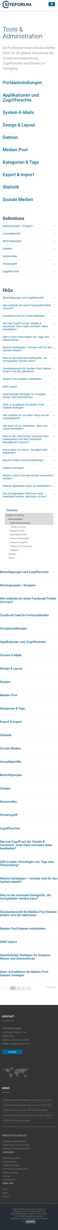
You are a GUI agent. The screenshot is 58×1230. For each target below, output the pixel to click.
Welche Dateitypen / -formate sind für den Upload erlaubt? (29, 880)
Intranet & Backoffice (19, 538)
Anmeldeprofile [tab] (12, 233)
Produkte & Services (15, 1135)
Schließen (30, 1222)
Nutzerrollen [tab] (10, 256)
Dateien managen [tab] (13, 467)
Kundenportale (10, 1161)
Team (5, 1193)
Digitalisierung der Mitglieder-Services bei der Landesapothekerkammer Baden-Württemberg (28, 1100)
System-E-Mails (18, 112)
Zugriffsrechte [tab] (11, 271)
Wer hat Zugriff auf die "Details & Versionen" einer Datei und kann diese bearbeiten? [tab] (25, 326)
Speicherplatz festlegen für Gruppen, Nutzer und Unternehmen (25, 956)
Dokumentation (15, 519)
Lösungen (8, 1152)
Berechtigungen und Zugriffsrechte (24, 572)
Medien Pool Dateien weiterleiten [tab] (22, 378)
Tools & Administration (20, 523)
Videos (11, 558)
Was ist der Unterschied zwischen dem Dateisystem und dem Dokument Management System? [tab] (26, 439)
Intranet (6, 1176)
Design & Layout (19, 125)
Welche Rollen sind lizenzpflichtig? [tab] (23, 460)
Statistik (11, 187)
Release (12, 554)
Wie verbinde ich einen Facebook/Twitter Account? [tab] (27, 307)
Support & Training (15, 515)
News (5, 1189)
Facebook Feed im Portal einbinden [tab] (24, 315)
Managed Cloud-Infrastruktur (16, 1148)
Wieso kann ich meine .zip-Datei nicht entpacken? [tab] (25, 451)
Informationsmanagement (15, 1169)
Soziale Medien (18, 199)
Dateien (10, 137)
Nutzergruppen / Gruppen (18, 585)
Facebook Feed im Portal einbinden (24, 615)
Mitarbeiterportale (11, 1158)
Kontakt (12, 1052)
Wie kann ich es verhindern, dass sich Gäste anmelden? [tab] (25, 427)
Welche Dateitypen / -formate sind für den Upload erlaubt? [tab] (27, 349)
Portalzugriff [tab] (10, 263)
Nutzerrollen (8, 801)
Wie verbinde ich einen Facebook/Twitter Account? (28, 600)
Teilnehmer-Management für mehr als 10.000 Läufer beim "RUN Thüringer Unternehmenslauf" (28, 1105)
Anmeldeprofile (10, 761)
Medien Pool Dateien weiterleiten (22, 928)
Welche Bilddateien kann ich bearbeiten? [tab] (27, 485)
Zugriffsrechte (10, 828)
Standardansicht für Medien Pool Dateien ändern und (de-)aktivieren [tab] (27, 370)
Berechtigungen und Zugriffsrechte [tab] (23, 297)
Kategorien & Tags (21, 162)
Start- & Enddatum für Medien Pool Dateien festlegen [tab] (23, 406)
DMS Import (8, 942)
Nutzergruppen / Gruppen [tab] (18, 225)
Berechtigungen (11, 775)
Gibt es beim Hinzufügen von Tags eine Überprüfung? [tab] (26, 338)
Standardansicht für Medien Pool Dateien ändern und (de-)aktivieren (28, 913)
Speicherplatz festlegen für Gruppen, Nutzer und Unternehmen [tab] (24, 396)
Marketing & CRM (18, 534)
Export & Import (18, 174)
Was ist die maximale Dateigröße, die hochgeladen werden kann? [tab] (25, 359)
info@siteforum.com (20, 1043)
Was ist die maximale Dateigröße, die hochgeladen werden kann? (25, 896)
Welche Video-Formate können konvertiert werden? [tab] (28, 477)
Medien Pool (15, 149)
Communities (9, 1179)
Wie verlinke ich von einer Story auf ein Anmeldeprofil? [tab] (26, 417)
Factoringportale (10, 1172)
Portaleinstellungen (22, 82)
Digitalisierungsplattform (14, 1141)
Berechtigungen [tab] (12, 241)
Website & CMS (17, 530)
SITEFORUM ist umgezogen (16, 1120)
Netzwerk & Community (21, 546)
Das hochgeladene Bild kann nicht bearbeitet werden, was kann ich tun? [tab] (25, 495)
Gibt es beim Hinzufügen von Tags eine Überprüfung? (27, 863)
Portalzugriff (8, 815)
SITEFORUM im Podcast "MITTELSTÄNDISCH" (25, 1110)
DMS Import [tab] (10, 386)
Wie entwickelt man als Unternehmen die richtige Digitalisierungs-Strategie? (28, 1115)
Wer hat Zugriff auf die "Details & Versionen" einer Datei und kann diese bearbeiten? (26, 845)
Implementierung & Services (16, 1145)
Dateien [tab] (7, 248)
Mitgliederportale (11, 1165)
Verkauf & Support (18, 542)
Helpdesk (14, 550)
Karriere (6, 1196)
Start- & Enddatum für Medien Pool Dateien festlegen (24, 973)
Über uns (8, 1183)
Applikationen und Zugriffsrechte (21, 97)
